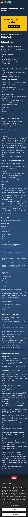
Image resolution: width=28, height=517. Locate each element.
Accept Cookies (14, 514)
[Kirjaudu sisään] (25, 2)
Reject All (14, 509)
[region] (14, 498)
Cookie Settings (14, 505)
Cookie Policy (8, 502)
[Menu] (2, 2)
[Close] (26, 481)
